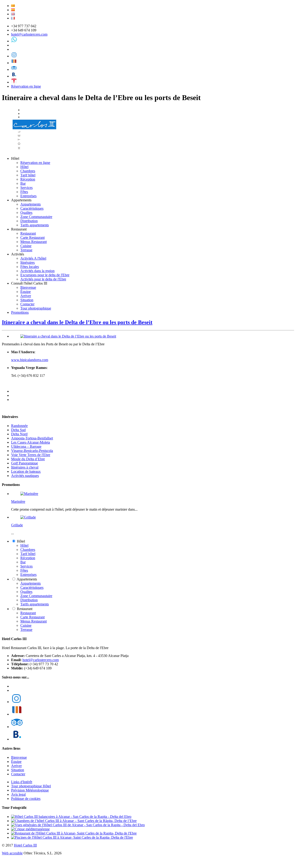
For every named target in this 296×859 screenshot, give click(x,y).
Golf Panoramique (24, 463)
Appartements (30, 204)
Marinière (18, 501)
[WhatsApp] (14, 41)
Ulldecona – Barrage (26, 446)
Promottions (20, 312)
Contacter (27, 304)
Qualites (26, 213)
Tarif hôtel (27, 175)
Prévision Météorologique (30, 790)
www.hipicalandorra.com (29, 360)
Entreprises (28, 196)
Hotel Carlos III (25, 845)
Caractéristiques (31, 208)
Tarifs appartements (34, 225)
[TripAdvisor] (14, 69)
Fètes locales (29, 267)
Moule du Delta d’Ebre (28, 459)
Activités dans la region (37, 271)
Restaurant (28, 233)
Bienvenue (28, 287)
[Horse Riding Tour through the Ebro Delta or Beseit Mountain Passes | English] (13, 14)
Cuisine (25, 246)
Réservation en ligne (26, 86)
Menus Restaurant (33, 242)
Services (26, 188)
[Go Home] (35, 151)
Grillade (17, 525)
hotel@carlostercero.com (29, 34)
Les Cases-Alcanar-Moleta (30, 442)
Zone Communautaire (36, 217)
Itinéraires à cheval (24, 467)
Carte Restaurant (32, 237)
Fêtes (24, 192)
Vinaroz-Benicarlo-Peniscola (32, 451)
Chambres (27, 171)
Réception (27, 179)
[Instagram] (14, 56)
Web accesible (12, 853)
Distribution (29, 221)
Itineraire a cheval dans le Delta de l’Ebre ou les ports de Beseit (77, 322)
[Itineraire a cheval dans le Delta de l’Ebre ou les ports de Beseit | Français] (13, 18)
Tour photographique (35, 308)
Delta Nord (19, 434)
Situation (26, 300)
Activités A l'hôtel (33, 258)
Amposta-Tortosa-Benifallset (32, 438)
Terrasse (26, 250)
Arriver (25, 296)
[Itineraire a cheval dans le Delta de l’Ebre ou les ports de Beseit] (68, 336)
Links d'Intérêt (21, 782)
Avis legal (18, 794)
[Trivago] (14, 63)
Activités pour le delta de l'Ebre (43, 279)
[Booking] (14, 76)
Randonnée (19, 426)
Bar (23, 183)
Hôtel (24, 167)
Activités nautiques (25, 476)
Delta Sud (18, 430)
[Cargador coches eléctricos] (14, 82)
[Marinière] (29, 494)
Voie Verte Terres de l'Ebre (30, 455)
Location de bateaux (26, 471)
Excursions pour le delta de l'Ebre (44, 275)
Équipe (25, 292)
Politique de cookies (25, 799)
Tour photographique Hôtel (31, 786)
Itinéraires (27, 262)
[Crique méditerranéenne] (30, 829)
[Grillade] (28, 517)
